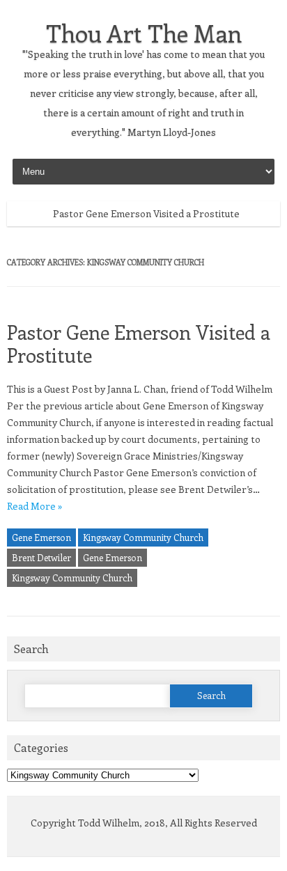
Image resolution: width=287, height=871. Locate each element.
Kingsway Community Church (143, 537)
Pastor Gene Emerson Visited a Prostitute (146, 213)
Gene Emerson (41, 537)
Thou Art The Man (144, 33)
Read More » (35, 505)
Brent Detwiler (41, 557)
